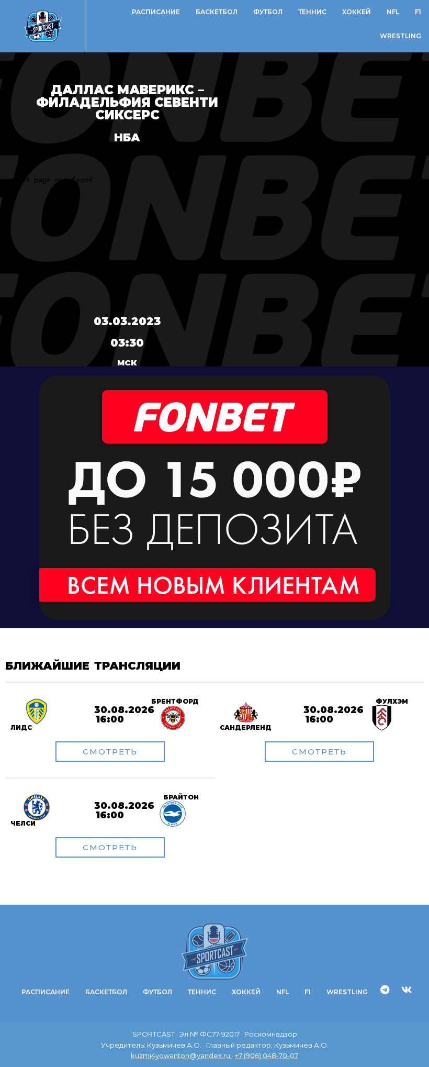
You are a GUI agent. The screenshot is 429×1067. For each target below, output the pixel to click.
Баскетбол (217, 12)
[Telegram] (385, 989)
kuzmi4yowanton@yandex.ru (181, 1055)
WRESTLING (400, 36)
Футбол (268, 12)
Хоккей (356, 12)
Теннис (312, 12)
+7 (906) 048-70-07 (266, 1055)
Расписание (156, 12)
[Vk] (406, 989)
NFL (393, 12)
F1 (418, 12)
